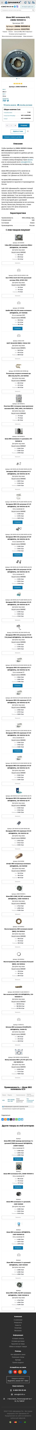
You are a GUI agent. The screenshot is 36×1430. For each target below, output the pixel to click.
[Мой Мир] (8, 1119)
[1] (14, 83)
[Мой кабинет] (33, 2)
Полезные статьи (18, 1357)
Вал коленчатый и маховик (30, 1100)
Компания (18, 1317)
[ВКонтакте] (2, 1119)
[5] (22, 83)
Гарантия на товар (18, 1344)
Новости (18, 1325)
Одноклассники (20, 1372)
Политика (18, 1328)
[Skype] (19, 1119)
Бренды (18, 1360)
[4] (20, 83)
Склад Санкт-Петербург (9, 115)
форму (30, 160)
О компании (18, 1320)
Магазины (18, 1330)
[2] (16, 83)
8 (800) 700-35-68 (7, 7)
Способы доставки (25, 105)
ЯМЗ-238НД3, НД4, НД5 (11, 1100)
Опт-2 (4, 89)
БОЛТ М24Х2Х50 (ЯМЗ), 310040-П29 (18, 343)
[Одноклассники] (5, 1119)
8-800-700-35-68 (19, 1390)
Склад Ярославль (8, 112)
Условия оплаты (18, 1338)
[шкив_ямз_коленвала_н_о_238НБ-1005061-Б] (18, 60)
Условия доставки (18, 1341)
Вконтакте (10, 1372)
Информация (18, 1335)
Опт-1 (4, 94)
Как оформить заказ (18, 1354)
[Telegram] (22, 1119)
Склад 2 (5, 118)
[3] (18, 83)
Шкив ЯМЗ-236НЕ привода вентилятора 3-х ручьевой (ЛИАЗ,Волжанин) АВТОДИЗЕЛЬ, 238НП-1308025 (18, 1143)
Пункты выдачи (10, 105)
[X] (11, 1119)
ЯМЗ (3, 1100)
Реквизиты (18, 1322)
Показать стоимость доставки (13, 137)
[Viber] (14, 1119)
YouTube (15, 1372)
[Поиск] (33, 10)
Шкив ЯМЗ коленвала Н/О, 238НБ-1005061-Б (19, 1174)
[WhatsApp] (16, 1119)
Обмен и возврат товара (18, 1346)
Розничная (6, 98)
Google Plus (25, 1372)
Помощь (18, 1351)
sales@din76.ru (26, 162)
